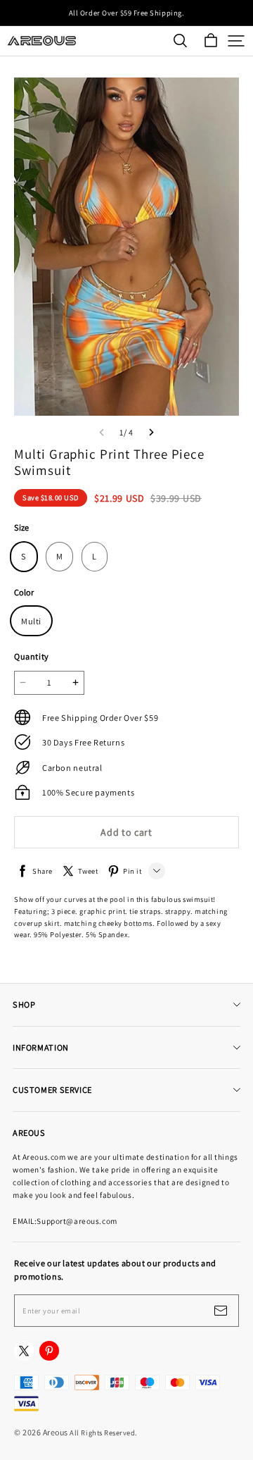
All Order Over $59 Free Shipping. (126, 13)
